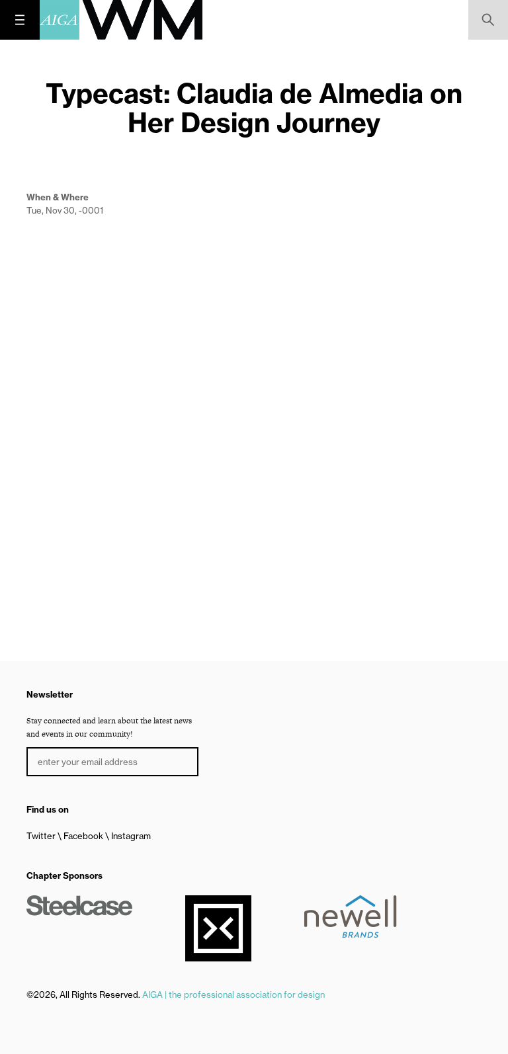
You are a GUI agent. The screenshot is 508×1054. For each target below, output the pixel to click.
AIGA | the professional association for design (233, 994)
